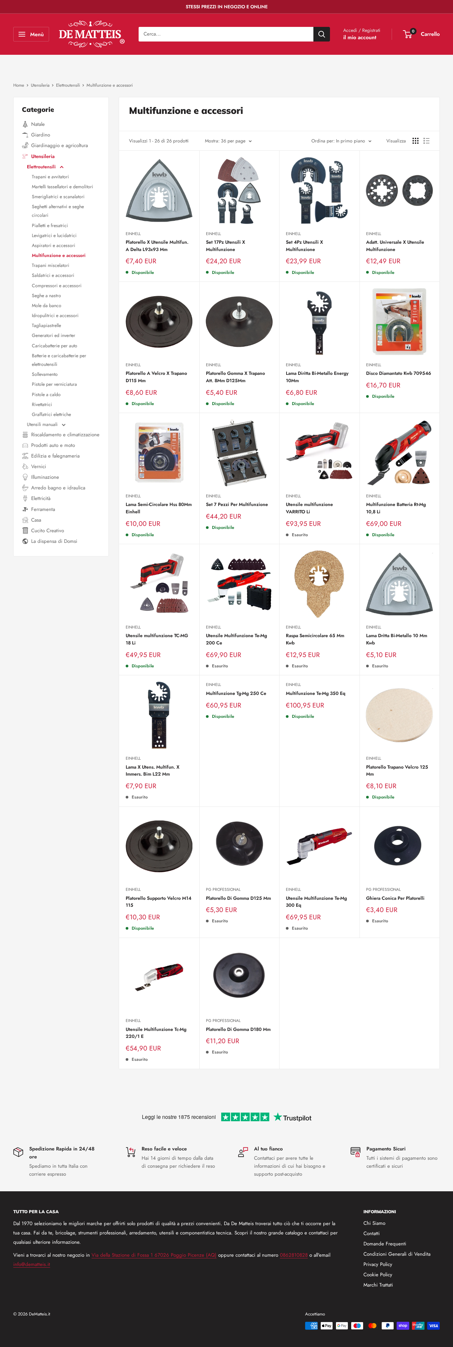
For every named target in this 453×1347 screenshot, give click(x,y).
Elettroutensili (42, 166)
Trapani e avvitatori (50, 176)
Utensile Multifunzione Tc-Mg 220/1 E (156, 1033)
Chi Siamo (374, 1223)
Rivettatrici (42, 404)
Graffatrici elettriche (51, 414)
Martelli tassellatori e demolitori (62, 186)
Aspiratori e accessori (53, 245)
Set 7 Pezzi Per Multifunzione (237, 504)
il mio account (359, 37)
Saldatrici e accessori (53, 275)
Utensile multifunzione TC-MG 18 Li (157, 639)
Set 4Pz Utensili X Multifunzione (304, 246)
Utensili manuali (43, 424)
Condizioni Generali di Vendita (396, 1254)
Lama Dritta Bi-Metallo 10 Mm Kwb (396, 639)
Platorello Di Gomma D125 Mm (238, 898)
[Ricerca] (321, 34)
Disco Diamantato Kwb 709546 (398, 373)
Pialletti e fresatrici (50, 225)
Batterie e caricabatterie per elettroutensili (59, 360)
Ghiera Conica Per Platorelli (395, 898)
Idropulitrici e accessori (55, 315)
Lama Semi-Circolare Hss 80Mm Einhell (159, 508)
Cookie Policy (377, 1274)
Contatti (371, 1233)
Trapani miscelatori (50, 265)
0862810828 (294, 1255)
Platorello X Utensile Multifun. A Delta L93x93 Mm (157, 246)
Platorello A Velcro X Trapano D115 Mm (156, 377)
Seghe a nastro (46, 295)
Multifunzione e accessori (59, 255)
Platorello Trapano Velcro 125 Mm (397, 771)
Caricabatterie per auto (54, 345)
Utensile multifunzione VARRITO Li (309, 508)
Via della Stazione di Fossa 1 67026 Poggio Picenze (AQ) (154, 1255)
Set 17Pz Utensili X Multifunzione (225, 246)
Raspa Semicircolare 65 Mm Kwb (315, 639)
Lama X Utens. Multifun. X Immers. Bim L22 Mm (152, 771)
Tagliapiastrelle (46, 325)
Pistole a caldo (46, 394)
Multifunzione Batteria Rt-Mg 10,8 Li (396, 508)
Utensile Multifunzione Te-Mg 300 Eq (316, 902)
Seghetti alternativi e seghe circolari (58, 210)
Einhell (133, 234)
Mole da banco (46, 305)
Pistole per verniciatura (54, 384)
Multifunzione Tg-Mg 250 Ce (236, 693)
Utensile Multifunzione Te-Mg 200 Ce (236, 639)
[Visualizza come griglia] (416, 141)
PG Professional (223, 889)
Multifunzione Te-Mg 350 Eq (315, 693)
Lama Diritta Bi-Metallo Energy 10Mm (317, 377)
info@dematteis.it (31, 1264)
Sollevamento (45, 374)
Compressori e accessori (57, 285)
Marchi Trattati (378, 1285)
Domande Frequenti (384, 1243)
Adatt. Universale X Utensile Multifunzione (395, 246)
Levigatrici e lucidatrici (54, 235)
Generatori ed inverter (53, 335)
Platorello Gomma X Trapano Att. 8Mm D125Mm (235, 377)
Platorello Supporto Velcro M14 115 (158, 902)
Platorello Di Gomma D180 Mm (238, 1029)
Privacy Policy (377, 1264)
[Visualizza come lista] (426, 141)
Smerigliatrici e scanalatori (58, 196)
